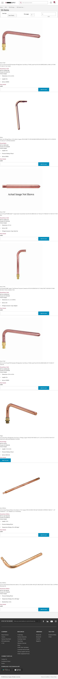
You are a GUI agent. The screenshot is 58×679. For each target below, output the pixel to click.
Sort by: (4, 13)
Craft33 (38, 639)
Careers (3, 636)
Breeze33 (38, 636)
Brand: (4, 68)
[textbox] (33, 2)
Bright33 (38, 641)
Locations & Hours (5, 661)
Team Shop (20, 641)
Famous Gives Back (6, 639)
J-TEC (2, 643)
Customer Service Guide (23, 649)
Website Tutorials (21, 643)
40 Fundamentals (5, 641)
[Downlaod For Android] (6, 669)
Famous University (22, 636)
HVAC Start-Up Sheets (23, 647)
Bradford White (52, 634)
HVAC (50, 636)
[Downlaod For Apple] (18, 669)
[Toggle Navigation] (2, 2)
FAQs (18, 645)
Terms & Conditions (45, 676)
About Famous (5, 634)
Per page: (26, 14)
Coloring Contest (21, 639)
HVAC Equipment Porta (23, 653)
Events (3, 663)
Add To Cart (44, 89)
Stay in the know (7, 621)
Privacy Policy (54, 676)
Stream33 (38, 634)
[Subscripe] (38, 621)
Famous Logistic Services (23, 651)
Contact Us (4, 659)
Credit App (20, 634)
